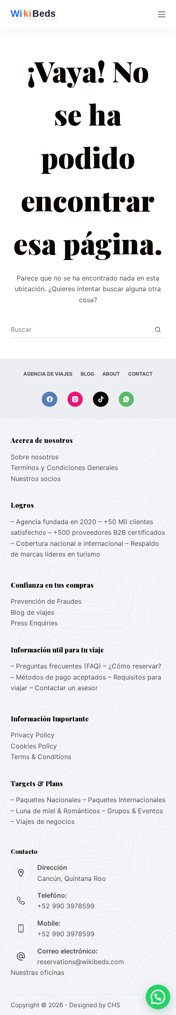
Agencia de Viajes (47, 374)
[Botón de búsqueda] (157, 329)
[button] (158, 997)
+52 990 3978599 (66, 906)
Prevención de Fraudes (46, 601)
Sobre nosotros (35, 457)
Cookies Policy (34, 746)
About (111, 374)
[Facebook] (49, 399)
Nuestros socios (36, 478)
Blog (87, 374)
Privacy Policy (32, 735)
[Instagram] (75, 399)
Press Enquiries (34, 623)
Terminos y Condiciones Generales (64, 467)
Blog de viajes (32, 612)
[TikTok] (100, 399)
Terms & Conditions (41, 757)
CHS (113, 1005)
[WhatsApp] (126, 399)
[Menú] (161, 14)
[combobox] (80, 329)
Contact (140, 374)
